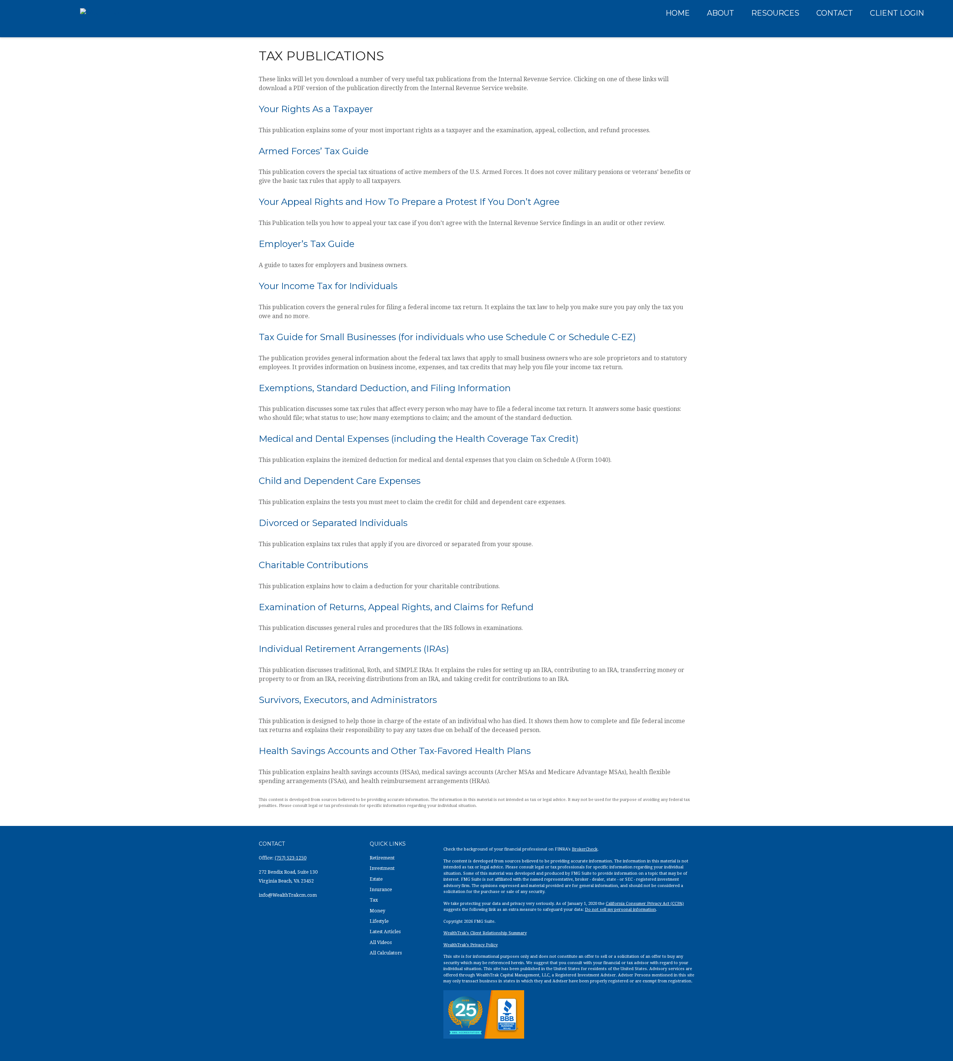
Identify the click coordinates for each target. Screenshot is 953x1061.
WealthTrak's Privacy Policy (470, 945)
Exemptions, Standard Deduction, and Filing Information (385, 388)
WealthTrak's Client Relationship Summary (485, 933)
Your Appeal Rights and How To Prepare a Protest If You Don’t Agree (409, 201)
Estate (376, 879)
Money (377, 910)
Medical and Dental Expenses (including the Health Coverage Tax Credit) (419, 438)
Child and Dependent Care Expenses (340, 480)
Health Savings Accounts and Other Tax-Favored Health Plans (395, 750)
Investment (382, 868)
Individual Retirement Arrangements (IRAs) (354, 648)
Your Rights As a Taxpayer (316, 109)
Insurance (381, 889)
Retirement (382, 858)
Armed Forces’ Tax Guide (314, 151)
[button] (678, 13)
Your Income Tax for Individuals (328, 286)
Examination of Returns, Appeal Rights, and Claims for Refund (396, 607)
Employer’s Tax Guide (306, 243)
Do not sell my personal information (620, 909)
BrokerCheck (584, 849)
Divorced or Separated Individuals (333, 522)
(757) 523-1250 (290, 858)
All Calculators (386, 953)
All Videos (381, 942)
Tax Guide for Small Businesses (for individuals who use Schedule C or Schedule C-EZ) (447, 337)
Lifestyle (379, 921)
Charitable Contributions (313, 565)
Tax (374, 900)
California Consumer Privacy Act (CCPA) (645, 903)
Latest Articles (385, 931)
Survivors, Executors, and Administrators (348, 699)
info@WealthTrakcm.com (288, 895)
